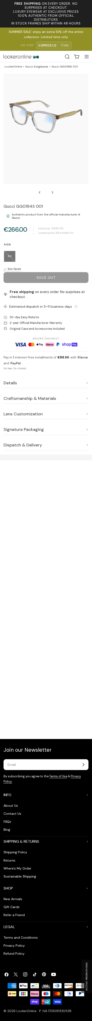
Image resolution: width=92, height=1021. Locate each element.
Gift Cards (12, 907)
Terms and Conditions (21, 937)
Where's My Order (17, 868)
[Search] (67, 56)
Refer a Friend (14, 915)
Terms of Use (58, 776)
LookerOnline (13, 66)
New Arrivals (13, 899)
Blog (7, 829)
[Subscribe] (83, 764)
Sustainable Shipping (20, 876)
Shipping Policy (15, 852)
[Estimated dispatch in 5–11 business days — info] (76, 306)
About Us (11, 805)
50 (11, 258)
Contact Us (12, 813)
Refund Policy (14, 953)
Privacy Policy (14, 945)
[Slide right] (52, 192)
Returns (9, 860)
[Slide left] (39, 192)
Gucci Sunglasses (36, 66)
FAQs (7, 821)
